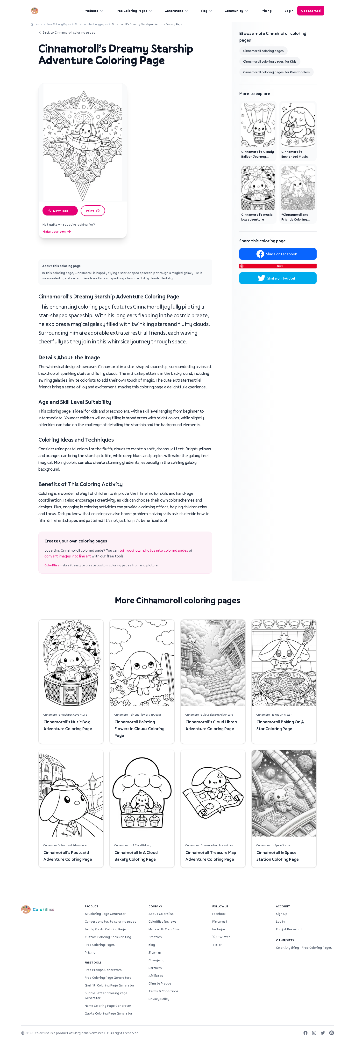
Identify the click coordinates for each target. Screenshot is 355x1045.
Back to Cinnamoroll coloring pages (69, 32)
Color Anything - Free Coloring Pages (304, 947)
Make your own (54, 231)
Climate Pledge (160, 983)
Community (234, 10)
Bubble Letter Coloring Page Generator (106, 995)
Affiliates (156, 975)
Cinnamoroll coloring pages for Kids (270, 61)
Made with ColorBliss (164, 929)
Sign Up (281, 914)
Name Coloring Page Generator (108, 1005)
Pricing (266, 10)
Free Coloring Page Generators (108, 977)
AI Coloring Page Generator (105, 914)
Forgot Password (289, 929)
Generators (173, 10)
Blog (203, 10)
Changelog (156, 960)
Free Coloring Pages (131, 10)
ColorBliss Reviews (163, 921)
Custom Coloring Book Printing (108, 937)
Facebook (219, 914)
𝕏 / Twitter (221, 937)
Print (90, 210)
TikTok (217, 944)
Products (91, 10)
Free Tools (93, 962)
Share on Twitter (281, 278)
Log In (280, 921)
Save (280, 266)
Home (38, 24)
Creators (155, 937)
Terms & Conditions (163, 991)
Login (289, 10)
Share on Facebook (281, 254)
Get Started (310, 10)
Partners (155, 968)
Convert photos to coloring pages (110, 921)
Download (60, 210)
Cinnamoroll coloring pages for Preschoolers (276, 72)
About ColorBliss (161, 914)
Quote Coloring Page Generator (108, 1013)
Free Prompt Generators (103, 970)
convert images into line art (67, 556)
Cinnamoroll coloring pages (91, 24)
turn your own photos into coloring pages (153, 550)
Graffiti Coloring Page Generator (109, 985)
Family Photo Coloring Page (105, 929)
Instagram (219, 929)
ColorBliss (51, 565)
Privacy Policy (159, 999)
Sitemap (155, 952)
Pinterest (219, 921)
